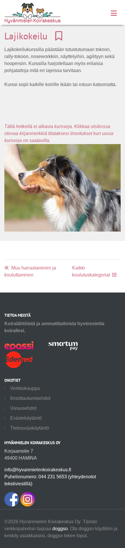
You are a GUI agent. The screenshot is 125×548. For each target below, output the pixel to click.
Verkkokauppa (25, 388)
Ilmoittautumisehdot (30, 398)
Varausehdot (23, 408)
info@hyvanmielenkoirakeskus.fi (37, 469)
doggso (60, 528)
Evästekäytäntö (26, 418)
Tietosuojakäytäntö (29, 428)
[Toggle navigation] (113, 13)
